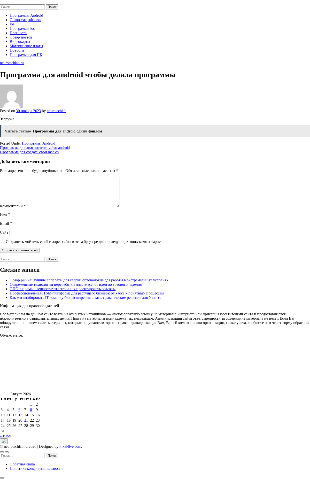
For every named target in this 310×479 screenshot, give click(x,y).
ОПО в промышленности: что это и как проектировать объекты (63, 289)
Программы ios (22, 28)
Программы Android (26, 15)
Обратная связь (22, 464)
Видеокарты (20, 41)
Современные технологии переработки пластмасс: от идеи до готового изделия (76, 284)
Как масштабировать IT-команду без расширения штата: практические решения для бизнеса (86, 297)
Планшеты (18, 33)
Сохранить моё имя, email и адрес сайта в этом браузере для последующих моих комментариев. (84, 242)
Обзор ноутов (21, 37)
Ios (12, 24)
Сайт (4, 232)
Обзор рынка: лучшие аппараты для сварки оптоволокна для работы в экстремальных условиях (89, 280)
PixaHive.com (70, 446)
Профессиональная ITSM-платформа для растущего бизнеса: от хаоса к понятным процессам (87, 293)
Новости (17, 50)
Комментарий (13, 206)
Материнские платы (26, 46)
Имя (5, 214)
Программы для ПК (26, 55)
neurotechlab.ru (12, 2)
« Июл (5, 436)
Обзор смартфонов (25, 20)
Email (6, 223)
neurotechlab (56, 111)
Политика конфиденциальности (36, 468)
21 (26, 420)
